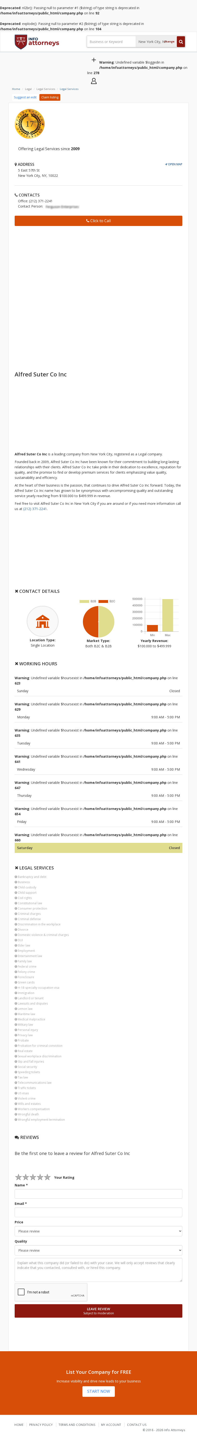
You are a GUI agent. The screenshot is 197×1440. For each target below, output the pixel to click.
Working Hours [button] (37, 663)
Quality (21, 1241)
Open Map (174, 164)
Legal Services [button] (36, 868)
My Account (111, 1425)
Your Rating (64, 1177)
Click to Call (100, 220)
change (169, 41)
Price (19, 1222)
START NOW (98, 1391)
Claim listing (49, 97)
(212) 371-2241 (35, 508)
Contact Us (136, 1425)
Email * (21, 1203)
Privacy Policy (41, 1425)
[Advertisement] (98, 263)
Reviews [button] (29, 1137)
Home (16, 89)
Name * (21, 1185)
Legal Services (69, 89)
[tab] (98, 591)
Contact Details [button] (39, 591)
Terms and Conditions (77, 1425)
